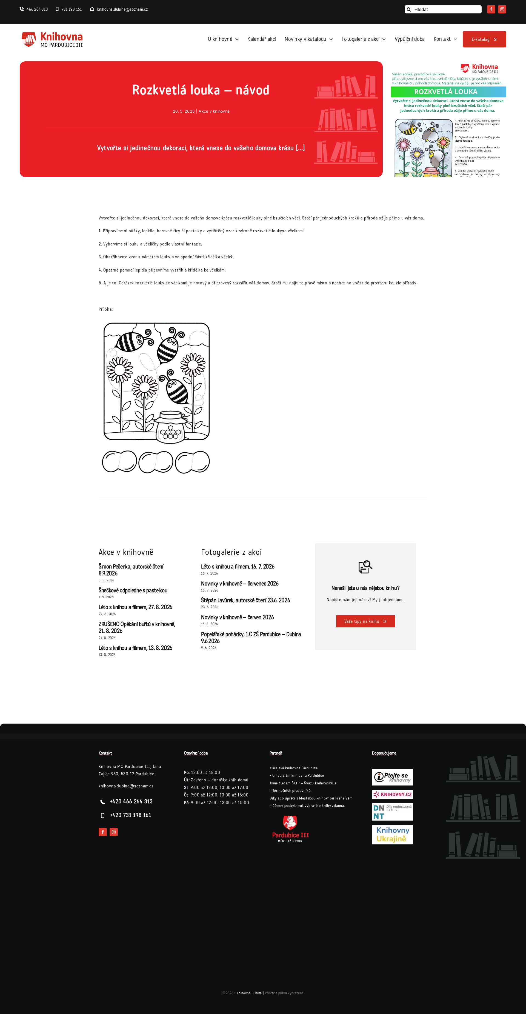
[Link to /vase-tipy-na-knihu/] (366, 566)
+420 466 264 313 (131, 802)
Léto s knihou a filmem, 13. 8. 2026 (135, 648)
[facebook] (491, 9)
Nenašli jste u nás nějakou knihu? (365, 588)
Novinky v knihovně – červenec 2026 (239, 583)
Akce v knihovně (214, 111)
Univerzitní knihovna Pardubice (298, 775)
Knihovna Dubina (249, 993)
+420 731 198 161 (130, 815)
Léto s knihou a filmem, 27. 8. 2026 (135, 607)
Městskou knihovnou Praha (321, 798)
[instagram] (502, 9)
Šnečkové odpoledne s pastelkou (133, 590)
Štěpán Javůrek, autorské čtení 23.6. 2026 (245, 600)
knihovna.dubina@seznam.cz (126, 786)
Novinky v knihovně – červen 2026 (237, 617)
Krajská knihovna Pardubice (295, 768)
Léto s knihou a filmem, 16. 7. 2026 (237, 566)
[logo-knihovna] (52, 33)
